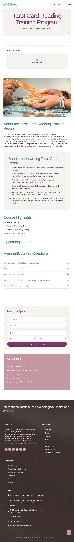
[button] (69, 532)
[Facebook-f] (6, 449)
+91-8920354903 (15, 517)
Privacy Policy (12, 466)
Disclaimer (11, 475)
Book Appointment (37, 344)
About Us (48, 429)
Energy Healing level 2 (14, 374)
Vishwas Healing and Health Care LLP (46, 537)
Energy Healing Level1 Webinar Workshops (20, 382)
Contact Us (48, 443)
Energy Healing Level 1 (14, 378)
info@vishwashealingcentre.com (20, 525)
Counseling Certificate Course (16, 366)
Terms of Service (13, 479)
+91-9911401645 (15, 521)
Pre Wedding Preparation (53, 453)
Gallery (47, 436)
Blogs (47, 433)
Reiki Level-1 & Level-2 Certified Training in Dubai (22, 370)
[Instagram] (9, 449)
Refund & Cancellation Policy (17, 469)
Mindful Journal (50, 449)
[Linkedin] (24, 449)
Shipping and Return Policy (16, 472)
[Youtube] (17, 449)
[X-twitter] (13, 449)
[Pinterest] (20, 449)
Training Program (50, 446)
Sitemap (10, 482)
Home (25, 28)
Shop (47, 439)
